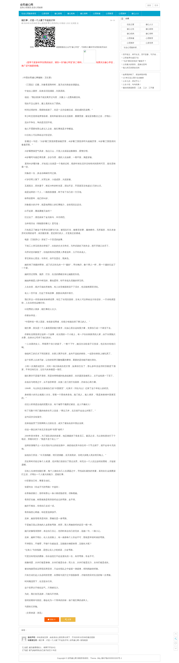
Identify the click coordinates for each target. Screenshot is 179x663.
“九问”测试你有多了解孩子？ (134, 61)
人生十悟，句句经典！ (132, 84)
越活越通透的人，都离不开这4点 (42, 647)
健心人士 (135, 13)
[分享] (176, 639)
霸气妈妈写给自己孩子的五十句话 (42, 650)
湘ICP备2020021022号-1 (111, 658)
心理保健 (96, 13)
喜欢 (52, 619)
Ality (99, 658)
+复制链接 (83, 640)
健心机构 (71, 13)
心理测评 (122, 13)
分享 (69, 619)
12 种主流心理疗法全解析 (133, 78)
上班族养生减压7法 (131, 58)
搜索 (149, 5)
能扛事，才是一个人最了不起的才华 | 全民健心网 (59, 640)
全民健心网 (26, 4)
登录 (156, 5)
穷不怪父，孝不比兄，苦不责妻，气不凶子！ (141, 54)
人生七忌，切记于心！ (132, 81)
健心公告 (130, 29)
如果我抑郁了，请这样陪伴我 (135, 74)
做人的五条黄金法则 (131, 68)
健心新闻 (58, 13)
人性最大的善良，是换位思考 (135, 64)
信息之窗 (130, 24)
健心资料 (84, 13)
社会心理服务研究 (28, 13)
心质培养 (45, 13)
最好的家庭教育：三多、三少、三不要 (138, 88)
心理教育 (109, 13)
